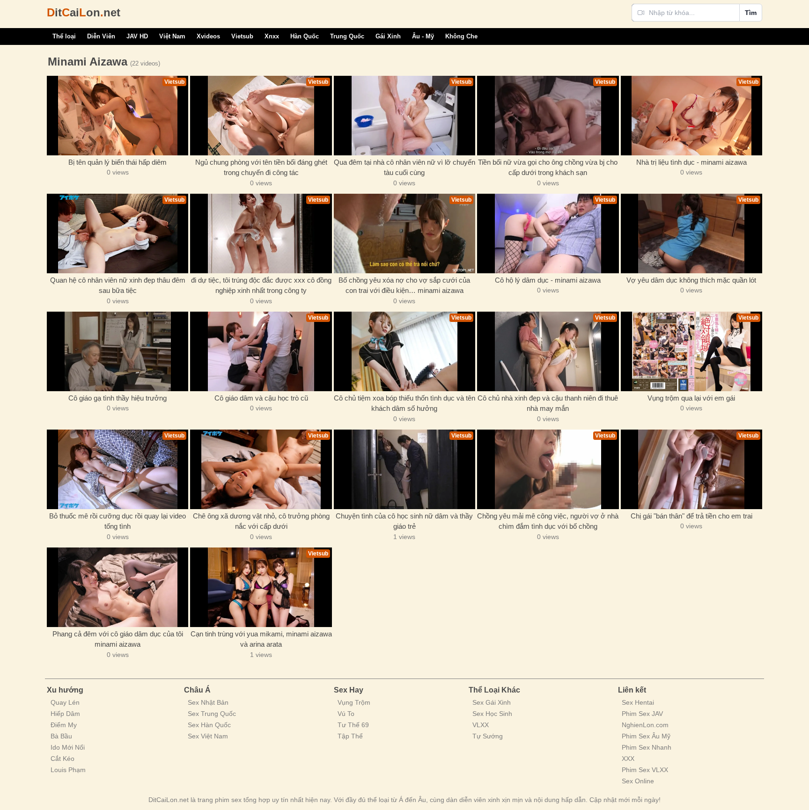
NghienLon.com (645, 725)
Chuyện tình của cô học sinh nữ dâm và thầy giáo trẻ (404, 521)
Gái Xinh (388, 36)
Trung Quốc (347, 36)
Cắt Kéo (62, 758)
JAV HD (137, 36)
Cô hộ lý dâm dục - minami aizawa (548, 280)
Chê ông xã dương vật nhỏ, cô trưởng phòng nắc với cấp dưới (261, 521)
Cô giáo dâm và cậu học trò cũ (261, 398)
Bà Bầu (61, 736)
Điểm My (64, 725)
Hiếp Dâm (65, 713)
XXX (628, 758)
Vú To (346, 713)
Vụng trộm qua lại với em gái (691, 398)
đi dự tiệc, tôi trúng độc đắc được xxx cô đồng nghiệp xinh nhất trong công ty (261, 285)
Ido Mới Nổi (68, 747)
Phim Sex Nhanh (646, 747)
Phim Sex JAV (642, 713)
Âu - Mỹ (423, 36)
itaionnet (83, 12)
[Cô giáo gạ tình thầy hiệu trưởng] (117, 351)
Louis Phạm (68, 770)
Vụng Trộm (354, 702)
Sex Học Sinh (492, 713)
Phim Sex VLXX (645, 770)
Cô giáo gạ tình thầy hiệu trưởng (117, 398)
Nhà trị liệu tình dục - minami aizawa (691, 162)
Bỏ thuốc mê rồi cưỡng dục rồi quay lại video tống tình (117, 521)
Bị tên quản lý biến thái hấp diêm (117, 162)
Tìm (751, 12)
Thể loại (64, 36)
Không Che (461, 36)
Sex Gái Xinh (491, 702)
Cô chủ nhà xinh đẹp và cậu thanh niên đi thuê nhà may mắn (548, 403)
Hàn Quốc (304, 36)
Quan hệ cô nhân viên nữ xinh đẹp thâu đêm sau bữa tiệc (117, 285)
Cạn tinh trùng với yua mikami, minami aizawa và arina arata (261, 639)
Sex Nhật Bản (208, 702)
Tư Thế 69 (353, 725)
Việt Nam (172, 36)
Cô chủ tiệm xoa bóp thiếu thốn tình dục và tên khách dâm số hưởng (404, 403)
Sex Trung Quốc (212, 713)
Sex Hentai (638, 702)
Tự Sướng (487, 736)
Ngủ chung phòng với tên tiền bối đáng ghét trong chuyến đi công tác (261, 167)
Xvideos (208, 36)
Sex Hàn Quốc (209, 725)
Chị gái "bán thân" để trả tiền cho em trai (691, 516)
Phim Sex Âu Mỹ (646, 736)
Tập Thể (350, 736)
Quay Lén (65, 702)
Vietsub (242, 36)
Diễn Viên (101, 36)
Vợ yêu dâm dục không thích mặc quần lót (691, 280)
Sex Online (638, 781)
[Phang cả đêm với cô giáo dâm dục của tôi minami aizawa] (117, 587)
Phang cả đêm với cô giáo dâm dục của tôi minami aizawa (117, 639)
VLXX (480, 725)
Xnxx (272, 36)
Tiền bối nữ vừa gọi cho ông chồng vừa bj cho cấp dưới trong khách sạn (548, 167)
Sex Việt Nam (208, 736)
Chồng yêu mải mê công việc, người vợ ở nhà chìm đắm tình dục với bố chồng (547, 521)
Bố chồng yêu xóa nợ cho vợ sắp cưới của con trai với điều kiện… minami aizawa (404, 285)
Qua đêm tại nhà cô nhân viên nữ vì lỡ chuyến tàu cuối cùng (404, 167)
